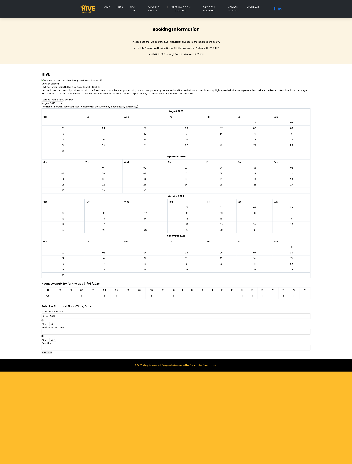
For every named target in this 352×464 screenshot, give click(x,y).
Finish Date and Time (53, 327)
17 (186, 179)
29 (103, 190)
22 (103, 184)
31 (63, 150)
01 (103, 167)
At (43, 324)
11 (221, 173)
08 (103, 173)
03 (186, 167)
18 (221, 179)
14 (63, 179)
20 (291, 179)
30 (144, 190)
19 (255, 179)
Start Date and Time (53, 311)
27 (291, 184)
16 (145, 179)
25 (221, 184)
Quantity (46, 343)
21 (63, 184)
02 (144, 167)
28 (63, 190)
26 (255, 184)
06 (291, 167)
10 (186, 173)
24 (186, 184)
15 (103, 179)
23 (144, 184)
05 (255, 167)
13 (292, 173)
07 (62, 173)
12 (255, 173)
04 (221, 167)
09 (144, 173)
